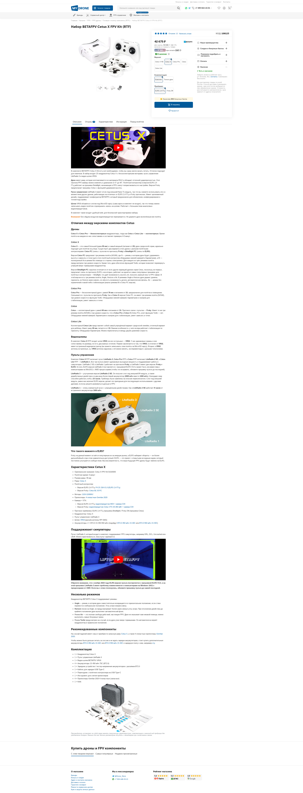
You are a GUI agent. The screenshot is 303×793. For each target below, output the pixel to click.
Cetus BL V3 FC (95, 491)
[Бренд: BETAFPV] (188, 42)
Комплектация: (160, 75)
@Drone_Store (120, 776)
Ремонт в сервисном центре (82, 787)
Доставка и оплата (78, 782)
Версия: (157, 57)
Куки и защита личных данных (82, 789)
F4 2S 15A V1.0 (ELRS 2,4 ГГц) (108, 487)
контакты (214, 77)
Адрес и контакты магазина (81, 780)
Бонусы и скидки (77, 778)
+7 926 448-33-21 (121, 779)
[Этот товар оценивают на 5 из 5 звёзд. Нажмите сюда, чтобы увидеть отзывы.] (160, 33)
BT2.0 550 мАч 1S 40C (148, 523)
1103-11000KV (87, 494)
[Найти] (178, 8)
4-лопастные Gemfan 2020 (96, 497)
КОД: (218, 33)
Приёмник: (158, 86)
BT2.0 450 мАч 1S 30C (126, 523)
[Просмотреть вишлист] (219, 8)
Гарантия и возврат (78, 785)
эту (153, 643)
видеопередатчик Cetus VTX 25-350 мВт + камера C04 (111, 507)
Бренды (74, 775)
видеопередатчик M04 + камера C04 (110, 504)
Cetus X (83, 481)
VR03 (82, 520)
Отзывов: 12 (173, 33)
